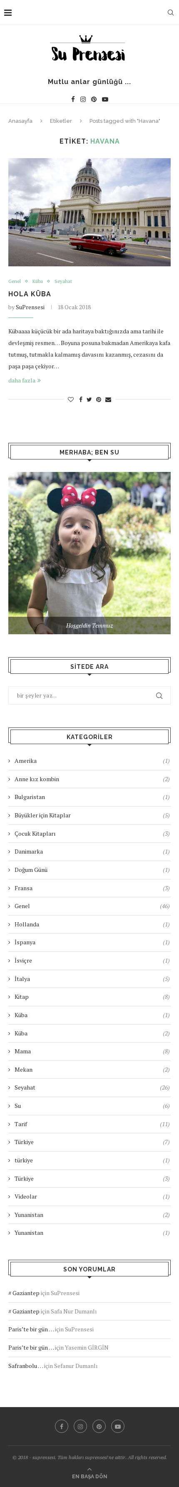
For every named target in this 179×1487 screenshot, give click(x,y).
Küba (37, 281)
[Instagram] (83, 99)
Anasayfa (20, 121)
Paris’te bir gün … (31, 1329)
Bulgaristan (92, 797)
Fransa (92, 888)
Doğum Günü (92, 870)
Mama (92, 1051)
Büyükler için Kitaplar (92, 815)
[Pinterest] (94, 99)
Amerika (92, 761)
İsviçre (92, 960)
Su (92, 1106)
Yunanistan (92, 1215)
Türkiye (92, 1142)
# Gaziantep (24, 1293)
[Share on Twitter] (89, 399)
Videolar (92, 1196)
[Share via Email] (108, 399)
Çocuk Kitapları (92, 833)
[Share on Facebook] (80, 399)
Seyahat (63, 281)
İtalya (92, 979)
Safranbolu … (25, 1366)
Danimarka (92, 851)
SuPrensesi (30, 307)
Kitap (92, 996)
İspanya (92, 942)
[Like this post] (71, 399)
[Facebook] (73, 99)
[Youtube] (105, 99)
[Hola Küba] (89, 212)
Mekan (92, 1069)
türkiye (92, 1160)
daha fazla (21, 380)
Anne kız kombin (92, 779)
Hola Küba (29, 294)
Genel (14, 281)
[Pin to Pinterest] (98, 399)
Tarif (92, 1124)
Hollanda (92, 924)
